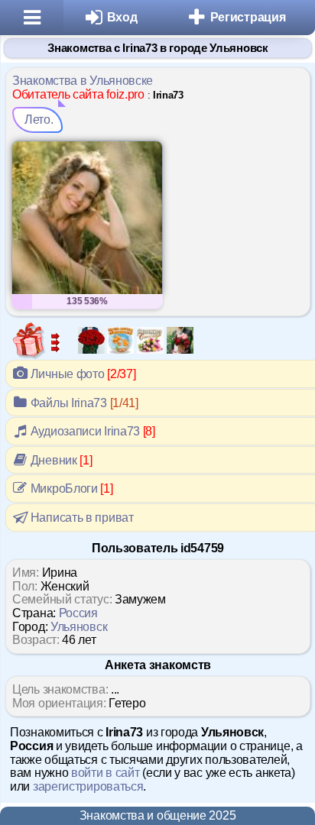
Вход (122, 17)
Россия (78, 613)
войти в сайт (105, 772)
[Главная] (31, 17)
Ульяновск (78, 626)
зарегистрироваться (88, 786)
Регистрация (248, 17)
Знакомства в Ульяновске (82, 80)
